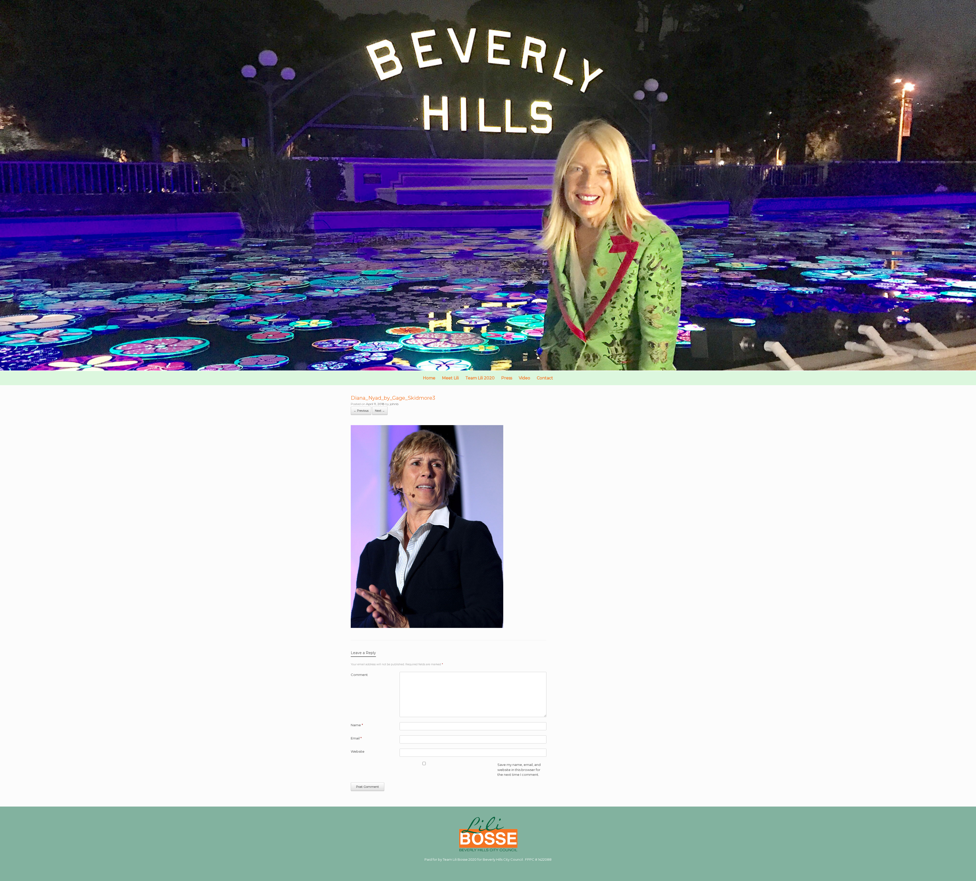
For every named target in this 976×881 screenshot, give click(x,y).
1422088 (545, 859)
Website (357, 751)
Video (524, 378)
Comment (359, 675)
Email (356, 738)
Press (506, 378)
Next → (380, 410)
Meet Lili (450, 378)
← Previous (361, 410)
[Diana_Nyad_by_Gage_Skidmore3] (427, 626)
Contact (545, 378)
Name (357, 725)
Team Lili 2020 (480, 378)
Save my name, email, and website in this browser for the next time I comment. (519, 770)
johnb (394, 404)
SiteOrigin (484, 871)
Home (429, 378)
